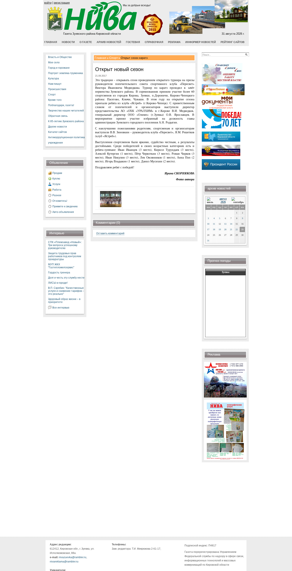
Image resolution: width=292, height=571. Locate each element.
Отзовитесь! (59, 200)
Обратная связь (58, 115)
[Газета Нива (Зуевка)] (55, 30)
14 (231, 224)
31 (208, 240)
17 (208, 229)
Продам (57, 173)
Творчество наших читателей (66, 110)
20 (225, 229)
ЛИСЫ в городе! (58, 282)
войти (48, 2)
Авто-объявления (63, 212)
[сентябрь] (238, 200)
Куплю (56, 178)
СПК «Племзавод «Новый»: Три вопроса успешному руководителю (65, 245)
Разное (56, 195)
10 (208, 224)
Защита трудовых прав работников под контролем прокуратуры (64, 256)
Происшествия (57, 89)
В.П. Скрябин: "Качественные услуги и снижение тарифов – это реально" (66, 290)
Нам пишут (55, 83)
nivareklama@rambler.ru (64, 561)
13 (225, 224)
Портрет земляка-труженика (65, 73)
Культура (53, 78)
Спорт (52, 94)
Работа (56, 189)
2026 (223, 201)
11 (214, 224)
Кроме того (55, 99)
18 (214, 229)
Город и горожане (59, 67)
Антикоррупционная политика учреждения (66, 140)
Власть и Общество (60, 57)
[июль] (211, 200)
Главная (100, 57)
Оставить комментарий (110, 233)
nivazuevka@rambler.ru (72, 557)
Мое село (54, 62)
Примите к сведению (65, 206)
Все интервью (60, 307)
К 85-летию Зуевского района (66, 121)
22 (237, 229)
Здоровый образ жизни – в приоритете (64, 301)
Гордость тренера (59, 272)
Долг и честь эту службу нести (66, 277)
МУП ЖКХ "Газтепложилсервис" (61, 266)
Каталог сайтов (57, 132)
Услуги (56, 184)
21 (231, 229)
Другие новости (57, 126)
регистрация (62, 2)
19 (220, 229)
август (223, 198)
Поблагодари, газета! (61, 105)
